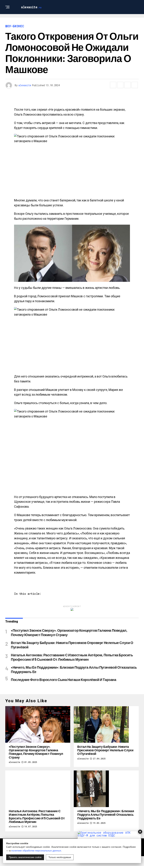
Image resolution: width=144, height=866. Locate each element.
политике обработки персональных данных (36, 850)
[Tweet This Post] (120, 85)
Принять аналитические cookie (25, 857)
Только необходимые (59, 857)
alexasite (24, 85)
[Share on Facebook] (113, 85)
